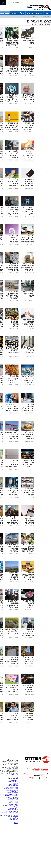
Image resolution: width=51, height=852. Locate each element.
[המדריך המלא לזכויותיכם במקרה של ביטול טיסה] (27, 656)
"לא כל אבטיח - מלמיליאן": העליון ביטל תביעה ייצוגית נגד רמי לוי (12, 436)
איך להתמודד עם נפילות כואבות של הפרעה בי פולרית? (13, 239)
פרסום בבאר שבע (12, 793)
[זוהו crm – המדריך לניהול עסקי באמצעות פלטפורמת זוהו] (27, 234)
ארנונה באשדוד (13, 803)
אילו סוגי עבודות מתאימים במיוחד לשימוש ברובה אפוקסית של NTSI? (12, 465)
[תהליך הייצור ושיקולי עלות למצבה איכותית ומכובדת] (12, 656)
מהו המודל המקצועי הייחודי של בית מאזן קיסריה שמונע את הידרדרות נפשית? (27, 129)
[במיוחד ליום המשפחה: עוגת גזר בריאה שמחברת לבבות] (27, 431)
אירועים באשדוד (13, 798)
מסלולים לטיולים (13, 817)
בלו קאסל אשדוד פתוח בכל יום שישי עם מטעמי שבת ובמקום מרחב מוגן (13, 381)
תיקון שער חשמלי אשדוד (10, 814)
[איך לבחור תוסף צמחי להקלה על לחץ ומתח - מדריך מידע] (12, 65)
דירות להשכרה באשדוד (11, 788)
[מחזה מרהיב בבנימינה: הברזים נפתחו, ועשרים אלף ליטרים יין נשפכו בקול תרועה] (12, 599)
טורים (14, 13)
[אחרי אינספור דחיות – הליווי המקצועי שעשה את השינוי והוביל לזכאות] (12, 543)
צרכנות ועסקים (37, 24)
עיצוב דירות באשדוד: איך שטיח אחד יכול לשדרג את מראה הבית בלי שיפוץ (12, 297)
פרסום (16, 824)
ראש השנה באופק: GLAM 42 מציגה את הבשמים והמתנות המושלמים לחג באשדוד (27, 719)
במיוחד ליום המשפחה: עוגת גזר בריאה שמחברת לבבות (27, 436)
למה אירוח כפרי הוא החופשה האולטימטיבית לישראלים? (12, 577)
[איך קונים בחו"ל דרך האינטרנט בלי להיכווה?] (27, 150)
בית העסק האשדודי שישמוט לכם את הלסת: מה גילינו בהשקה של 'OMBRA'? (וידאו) (28, 635)
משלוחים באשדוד (12, 784)
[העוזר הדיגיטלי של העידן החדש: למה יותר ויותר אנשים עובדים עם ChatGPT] (27, 374)
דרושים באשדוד (13, 800)
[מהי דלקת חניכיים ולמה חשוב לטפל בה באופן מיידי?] (12, 262)
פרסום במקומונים (12, 781)
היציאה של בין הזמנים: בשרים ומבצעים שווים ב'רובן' (27, 70)
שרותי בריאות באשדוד (11, 797)
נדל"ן (22, 13)
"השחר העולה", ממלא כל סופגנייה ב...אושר (28, 576)
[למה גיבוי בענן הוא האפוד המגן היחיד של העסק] (27, 206)
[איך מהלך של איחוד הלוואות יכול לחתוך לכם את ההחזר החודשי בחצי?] (27, 262)
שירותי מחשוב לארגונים (12, 349)
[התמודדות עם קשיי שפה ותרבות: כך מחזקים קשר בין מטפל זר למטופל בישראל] (12, 206)
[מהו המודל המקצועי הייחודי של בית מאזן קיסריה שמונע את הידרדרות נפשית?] (27, 121)
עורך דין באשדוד (13, 819)
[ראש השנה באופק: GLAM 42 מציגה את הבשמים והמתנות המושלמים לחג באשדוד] (27, 712)
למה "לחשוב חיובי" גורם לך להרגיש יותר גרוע (28, 98)
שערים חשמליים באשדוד (10, 805)
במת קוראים (6, 767)
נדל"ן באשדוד (14, 774)
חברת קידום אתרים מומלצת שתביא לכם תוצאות (27, 491)
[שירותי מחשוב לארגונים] (12, 346)
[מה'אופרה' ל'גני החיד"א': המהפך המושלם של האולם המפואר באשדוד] (12, 178)
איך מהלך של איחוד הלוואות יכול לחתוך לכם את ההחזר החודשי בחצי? (27, 268)
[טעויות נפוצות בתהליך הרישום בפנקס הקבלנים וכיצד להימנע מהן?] (27, 543)
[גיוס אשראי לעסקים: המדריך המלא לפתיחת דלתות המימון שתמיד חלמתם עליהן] (27, 403)
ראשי (47, 13)
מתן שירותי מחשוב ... (12, 352)
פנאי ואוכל (5, 772)
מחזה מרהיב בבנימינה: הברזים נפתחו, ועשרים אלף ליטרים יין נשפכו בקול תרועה (12, 607)
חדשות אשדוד (13, 763)
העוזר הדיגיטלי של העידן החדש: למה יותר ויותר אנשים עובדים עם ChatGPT (27, 381)
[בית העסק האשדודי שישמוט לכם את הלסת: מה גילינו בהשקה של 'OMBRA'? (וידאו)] (27, 627)
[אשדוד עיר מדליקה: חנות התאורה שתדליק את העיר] (12, 487)
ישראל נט (15, 776)
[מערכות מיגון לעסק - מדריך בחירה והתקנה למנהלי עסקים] (12, 37)
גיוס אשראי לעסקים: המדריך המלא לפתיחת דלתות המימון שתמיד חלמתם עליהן (28, 409)
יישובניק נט (14, 780)
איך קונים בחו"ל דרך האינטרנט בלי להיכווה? (28, 154)
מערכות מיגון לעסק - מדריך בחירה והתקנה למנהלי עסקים (12, 42)
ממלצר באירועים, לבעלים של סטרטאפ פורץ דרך (13, 717)
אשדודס (48, 24)
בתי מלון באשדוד (13, 779)
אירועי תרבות (14, 772)
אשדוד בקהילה (12, 760)
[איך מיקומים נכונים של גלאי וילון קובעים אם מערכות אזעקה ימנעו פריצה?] (12, 121)
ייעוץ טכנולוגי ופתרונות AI (10, 795)
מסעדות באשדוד (13, 786)
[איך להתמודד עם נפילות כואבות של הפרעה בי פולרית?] (12, 234)
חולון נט (15, 822)
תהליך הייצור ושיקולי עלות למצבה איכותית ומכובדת (12, 660)
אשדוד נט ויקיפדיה (12, 810)
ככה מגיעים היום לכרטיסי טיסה (28, 41)
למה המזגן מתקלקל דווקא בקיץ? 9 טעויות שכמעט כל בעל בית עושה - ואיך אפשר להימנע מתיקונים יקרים (12, 101)
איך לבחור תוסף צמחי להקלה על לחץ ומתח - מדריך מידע (12, 71)
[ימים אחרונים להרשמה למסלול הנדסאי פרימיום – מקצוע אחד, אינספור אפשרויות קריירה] (27, 684)
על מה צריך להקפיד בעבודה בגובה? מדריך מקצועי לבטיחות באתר (12, 155)
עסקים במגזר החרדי (32, 16)
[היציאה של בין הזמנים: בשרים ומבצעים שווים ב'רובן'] (27, 65)
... (33, 45)
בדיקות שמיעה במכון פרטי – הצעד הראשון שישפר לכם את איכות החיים (12, 408)
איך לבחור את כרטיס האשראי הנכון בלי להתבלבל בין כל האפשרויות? (12, 689)
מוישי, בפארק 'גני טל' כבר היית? (28, 294)
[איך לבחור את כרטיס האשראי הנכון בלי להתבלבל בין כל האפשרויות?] (12, 684)
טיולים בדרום (14, 818)
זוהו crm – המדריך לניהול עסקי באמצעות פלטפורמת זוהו (27, 238)
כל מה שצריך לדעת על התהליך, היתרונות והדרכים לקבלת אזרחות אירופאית (27, 607)
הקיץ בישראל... (29, 352)
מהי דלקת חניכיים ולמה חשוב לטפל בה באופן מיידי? (12, 267)
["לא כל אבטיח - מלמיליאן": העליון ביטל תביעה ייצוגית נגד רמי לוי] (12, 431)
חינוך (16, 761)
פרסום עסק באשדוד (12, 790)
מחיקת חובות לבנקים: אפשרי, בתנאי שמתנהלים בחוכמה (28, 324)
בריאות (4, 761)
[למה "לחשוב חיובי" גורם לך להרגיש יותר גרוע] (27, 93)
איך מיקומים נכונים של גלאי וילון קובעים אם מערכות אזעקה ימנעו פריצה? (12, 127)
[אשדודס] (35, 763)
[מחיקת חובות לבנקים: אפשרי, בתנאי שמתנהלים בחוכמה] (27, 318)
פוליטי (10, 764)
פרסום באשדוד (13, 808)
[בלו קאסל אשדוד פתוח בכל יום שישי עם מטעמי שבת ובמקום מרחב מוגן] (12, 374)
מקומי (16, 764)
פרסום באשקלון (13, 791)
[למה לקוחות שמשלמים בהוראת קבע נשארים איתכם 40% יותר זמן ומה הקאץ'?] (27, 178)
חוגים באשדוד (13, 801)
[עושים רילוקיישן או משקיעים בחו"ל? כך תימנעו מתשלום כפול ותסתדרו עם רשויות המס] (27, 515)
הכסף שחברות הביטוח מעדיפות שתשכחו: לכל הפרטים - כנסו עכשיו (12, 522)
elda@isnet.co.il (34, 778)
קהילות (30, 13)
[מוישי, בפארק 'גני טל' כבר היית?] (27, 290)
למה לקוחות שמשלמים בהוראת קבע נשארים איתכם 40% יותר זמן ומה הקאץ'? (27, 184)
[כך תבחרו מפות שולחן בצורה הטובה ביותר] (12, 627)
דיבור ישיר (15, 767)
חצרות (11, 761)
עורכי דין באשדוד (13, 804)
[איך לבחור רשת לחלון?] (27, 346)
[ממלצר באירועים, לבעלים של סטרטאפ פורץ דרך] (12, 712)
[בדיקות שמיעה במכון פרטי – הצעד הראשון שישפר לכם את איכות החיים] (12, 403)
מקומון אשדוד (14, 783)
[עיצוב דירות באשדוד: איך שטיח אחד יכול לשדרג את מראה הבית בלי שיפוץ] (12, 290)
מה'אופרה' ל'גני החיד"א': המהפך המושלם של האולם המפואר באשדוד (12, 184)
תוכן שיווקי (45, 16)
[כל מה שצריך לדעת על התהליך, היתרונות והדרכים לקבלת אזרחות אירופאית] (27, 599)
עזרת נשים (8, 773)
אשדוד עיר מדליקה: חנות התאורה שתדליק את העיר (13, 492)
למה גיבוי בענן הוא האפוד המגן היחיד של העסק (27, 210)
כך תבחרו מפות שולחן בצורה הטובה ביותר (12, 631)
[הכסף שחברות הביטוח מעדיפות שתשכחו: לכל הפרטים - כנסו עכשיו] (12, 515)
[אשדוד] (38, 10)
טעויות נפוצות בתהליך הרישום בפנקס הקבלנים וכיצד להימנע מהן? (27, 549)
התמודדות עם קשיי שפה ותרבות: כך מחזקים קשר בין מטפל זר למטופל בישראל (13, 213)
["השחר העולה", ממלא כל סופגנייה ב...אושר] (27, 571)
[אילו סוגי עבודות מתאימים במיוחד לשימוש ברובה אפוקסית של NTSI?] (12, 459)
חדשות (39, 13)
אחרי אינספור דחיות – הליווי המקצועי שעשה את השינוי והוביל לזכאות (13, 550)
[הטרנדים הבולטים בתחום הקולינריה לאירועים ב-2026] (12, 318)
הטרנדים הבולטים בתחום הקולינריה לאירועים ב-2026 (14, 325)
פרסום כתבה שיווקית (11, 811)
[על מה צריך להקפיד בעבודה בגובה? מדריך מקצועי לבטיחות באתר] (12, 150)
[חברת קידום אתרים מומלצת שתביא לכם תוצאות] (27, 487)
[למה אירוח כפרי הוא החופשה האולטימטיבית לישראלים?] (12, 571)
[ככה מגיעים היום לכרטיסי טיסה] (27, 37)
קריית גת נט (14, 821)
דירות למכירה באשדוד (11, 787)
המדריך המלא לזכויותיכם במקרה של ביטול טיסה (28, 660)
